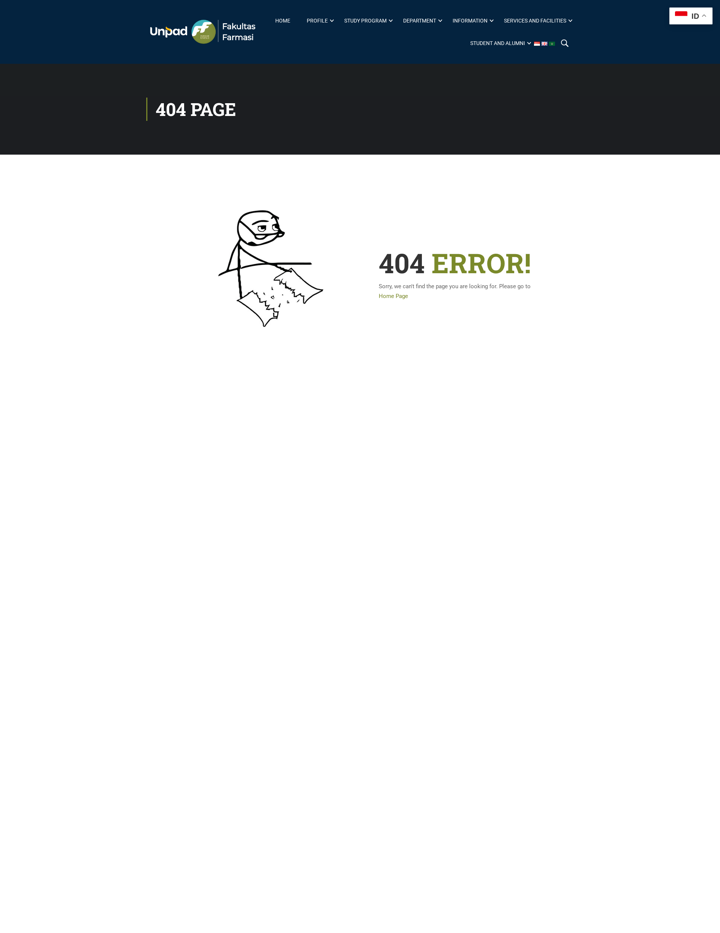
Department (419, 21)
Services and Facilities (535, 21)
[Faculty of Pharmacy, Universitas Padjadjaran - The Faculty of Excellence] (202, 32)
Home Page (393, 296)
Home (282, 21)
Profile (317, 21)
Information (470, 21)
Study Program (365, 21)
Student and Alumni (497, 43)
